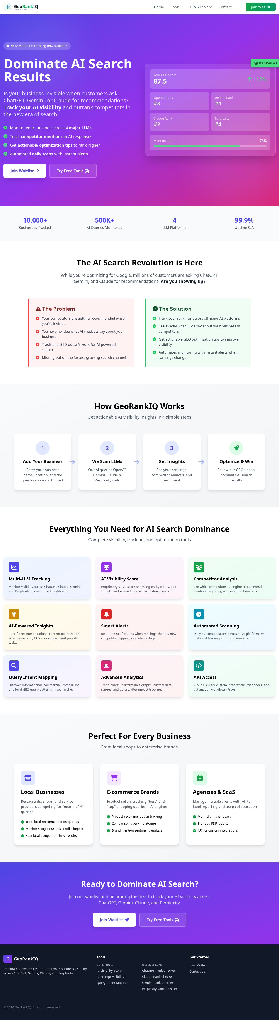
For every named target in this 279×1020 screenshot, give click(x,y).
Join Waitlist (260, 7)
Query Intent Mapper (112, 983)
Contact (225, 7)
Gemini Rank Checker (157, 983)
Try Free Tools (70, 170)
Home (159, 7)
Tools (175, 7)
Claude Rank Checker (157, 977)
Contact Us (197, 971)
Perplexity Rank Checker (159, 989)
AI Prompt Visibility (110, 977)
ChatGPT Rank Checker (158, 970)
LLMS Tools (199, 7)
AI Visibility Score (109, 970)
